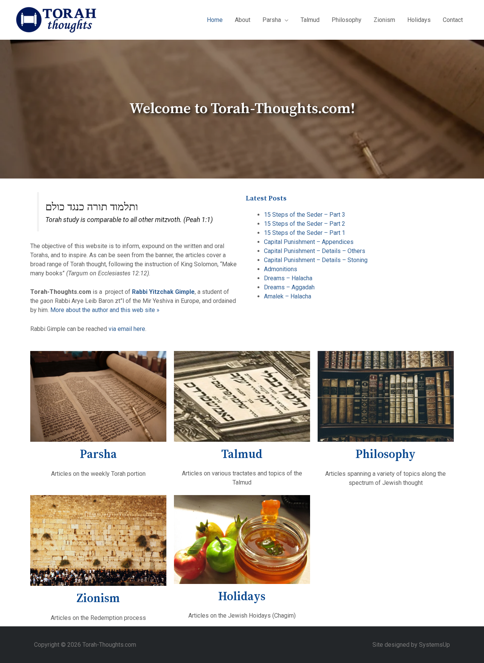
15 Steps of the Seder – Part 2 (304, 223)
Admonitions (280, 269)
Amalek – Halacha (287, 296)
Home (215, 19)
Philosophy (346, 19)
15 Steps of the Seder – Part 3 (304, 214)
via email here (127, 328)
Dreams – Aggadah (289, 287)
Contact (453, 19)
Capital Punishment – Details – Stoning (316, 260)
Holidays (419, 19)
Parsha (98, 454)
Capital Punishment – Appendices (309, 241)
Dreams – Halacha (288, 278)
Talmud (310, 19)
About (242, 19)
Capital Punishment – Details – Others (314, 251)
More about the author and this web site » (105, 310)
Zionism (384, 19)
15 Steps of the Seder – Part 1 (304, 232)
